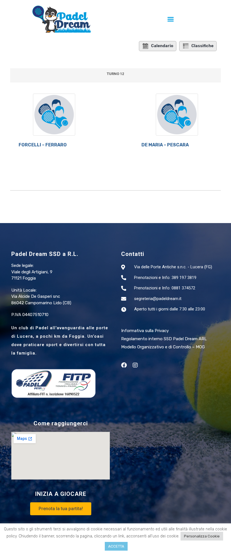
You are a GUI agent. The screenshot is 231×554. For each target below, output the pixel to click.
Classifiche (202, 46)
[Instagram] (135, 365)
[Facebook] (124, 365)
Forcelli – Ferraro (43, 144)
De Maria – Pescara (165, 144)
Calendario (162, 46)
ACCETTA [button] (116, 546)
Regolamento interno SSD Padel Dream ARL (164, 338)
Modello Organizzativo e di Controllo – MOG (163, 346)
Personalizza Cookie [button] (202, 536)
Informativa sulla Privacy (145, 330)
